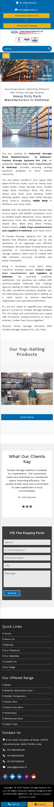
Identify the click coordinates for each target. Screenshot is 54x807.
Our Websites (11, 656)
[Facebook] (5, 776)
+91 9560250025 (27, 2)
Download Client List (26, 15)
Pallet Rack (10, 713)
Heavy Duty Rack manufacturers (33, 163)
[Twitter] (12, 776)
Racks (7, 684)
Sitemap (9, 644)
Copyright (8, 787)
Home (7, 633)
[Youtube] (34, 776)
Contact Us (10, 661)
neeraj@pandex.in (27, 9)
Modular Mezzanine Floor (18, 690)
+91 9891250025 (15, 755)
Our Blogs (9, 667)
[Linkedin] (19, 776)
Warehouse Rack (13, 718)
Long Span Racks (27, 417)
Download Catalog (27, 25)
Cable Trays (10, 724)
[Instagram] (26, 776)
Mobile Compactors (15, 696)
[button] (4, 70)
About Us (9, 639)
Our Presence (11, 650)
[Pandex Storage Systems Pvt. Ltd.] (27, 32)
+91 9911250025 (15, 761)
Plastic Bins (10, 701)
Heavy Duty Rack (13, 707)
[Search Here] (49, 49)
